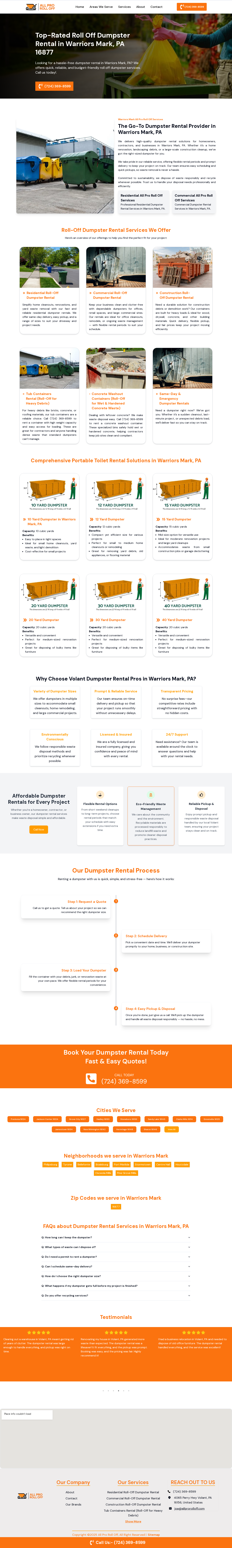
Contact (156, 7)
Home (80, 7)
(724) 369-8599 (194, 6)
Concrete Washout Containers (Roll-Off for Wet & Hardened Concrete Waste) (108, 401)
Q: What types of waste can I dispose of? (68, 1247)
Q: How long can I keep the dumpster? (66, 1237)
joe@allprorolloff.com (189, 1509)
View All (171, 1129)
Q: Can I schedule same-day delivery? (66, 1266)
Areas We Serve (101, 7)
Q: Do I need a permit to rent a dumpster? (69, 1257)
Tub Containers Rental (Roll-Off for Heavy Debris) (41, 399)
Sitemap (154, 1535)
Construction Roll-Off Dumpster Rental (176, 295)
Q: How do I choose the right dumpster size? (71, 1276)
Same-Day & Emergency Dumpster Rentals (174, 399)
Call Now (38, 829)
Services (124, 7)
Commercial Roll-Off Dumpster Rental (110, 295)
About (140, 7)
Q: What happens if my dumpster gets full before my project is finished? (89, 1286)
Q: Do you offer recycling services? (64, 1295)
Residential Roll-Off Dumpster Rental (42, 295)
